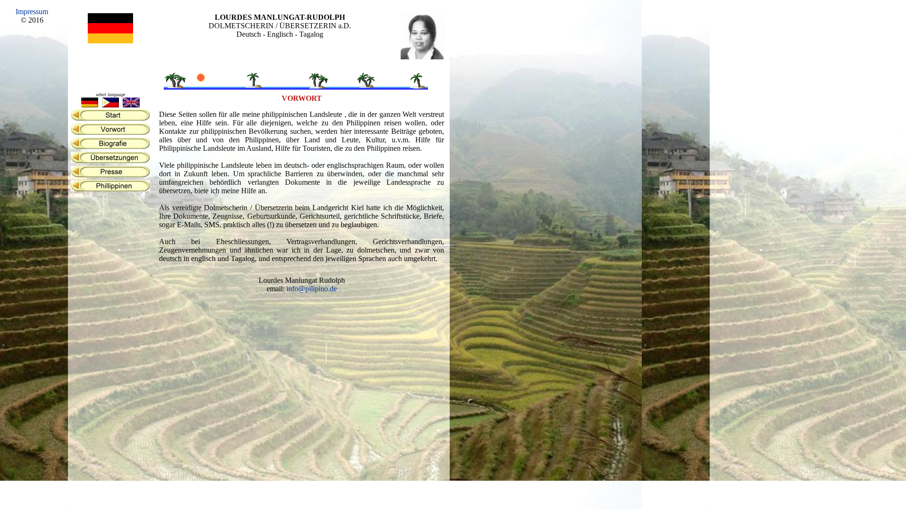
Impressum (32, 12)
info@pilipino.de (311, 289)
